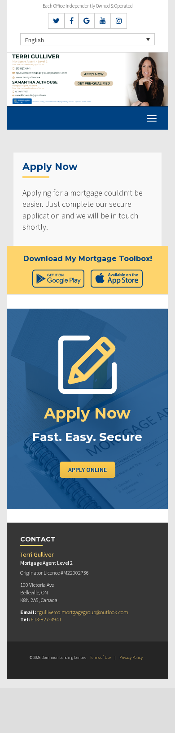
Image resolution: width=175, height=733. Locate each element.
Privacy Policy (131, 657)
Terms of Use (100, 657)
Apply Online (87, 470)
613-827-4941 (46, 619)
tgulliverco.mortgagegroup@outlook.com (82, 612)
